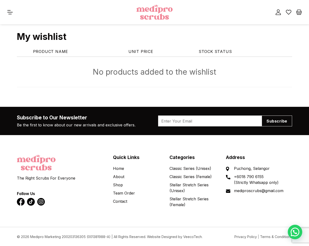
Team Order (124, 193)
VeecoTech (192, 237)
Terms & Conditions (276, 237)
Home (118, 168)
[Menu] (10, 12)
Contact (120, 201)
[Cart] (299, 12)
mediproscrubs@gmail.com (258, 190)
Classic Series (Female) (190, 176)
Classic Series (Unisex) (190, 168)
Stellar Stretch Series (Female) (189, 201)
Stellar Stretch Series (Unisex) (189, 187)
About (118, 176)
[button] (295, 232)
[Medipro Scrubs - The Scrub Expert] (154, 12)
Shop (118, 184)
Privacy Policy (245, 237)
